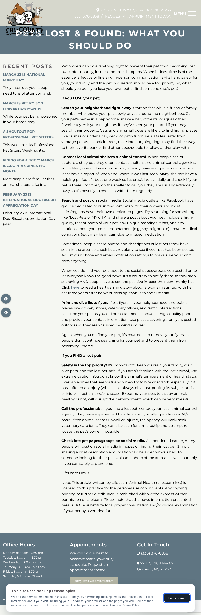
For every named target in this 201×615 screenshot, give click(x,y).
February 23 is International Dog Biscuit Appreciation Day (29, 199)
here (75, 287)
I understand (176, 598)
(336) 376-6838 (86, 16)
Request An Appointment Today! (138, 16)
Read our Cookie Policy (124, 605)
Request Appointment (94, 581)
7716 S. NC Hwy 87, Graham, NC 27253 (136, 10)
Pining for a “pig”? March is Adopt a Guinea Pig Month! (28, 165)
